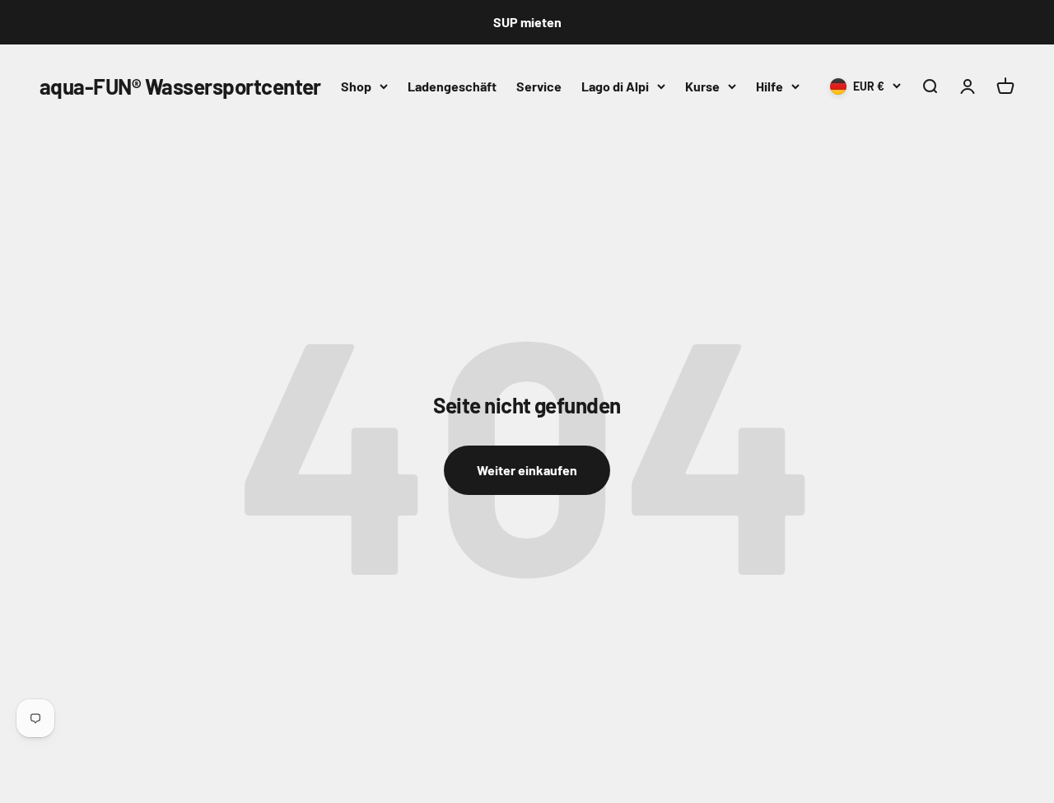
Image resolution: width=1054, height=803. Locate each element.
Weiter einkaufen (527, 470)
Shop (356, 86)
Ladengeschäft (452, 86)
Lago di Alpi (615, 86)
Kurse (702, 86)
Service (539, 86)
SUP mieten (527, 22)
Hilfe (769, 86)
